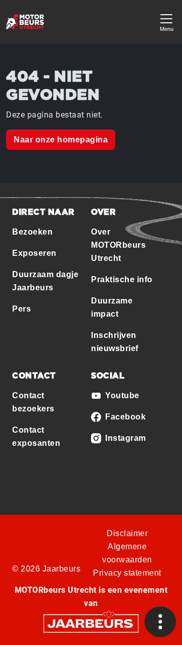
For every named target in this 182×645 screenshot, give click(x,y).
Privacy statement (127, 572)
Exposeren (34, 253)
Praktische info (122, 279)
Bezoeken (32, 231)
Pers (21, 309)
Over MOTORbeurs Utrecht (118, 244)
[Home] (25, 22)
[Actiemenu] (160, 621)
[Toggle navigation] (166, 21)
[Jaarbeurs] (91, 623)
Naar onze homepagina (61, 139)
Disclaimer (127, 533)
